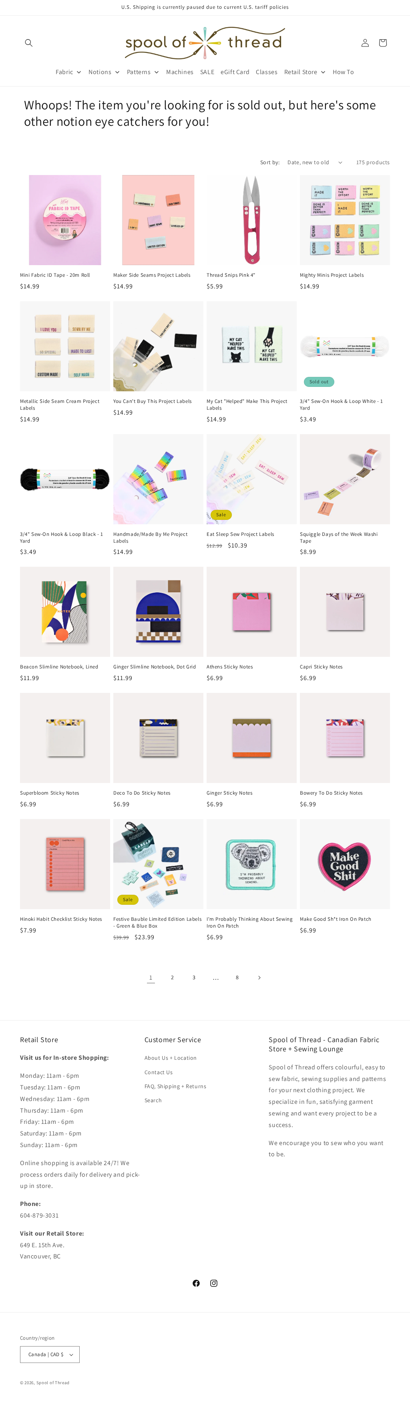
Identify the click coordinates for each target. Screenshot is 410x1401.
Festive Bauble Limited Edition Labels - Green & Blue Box (157, 922)
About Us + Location (171, 1057)
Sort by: (269, 162)
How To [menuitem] (343, 72)
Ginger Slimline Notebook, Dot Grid (154, 667)
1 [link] (151, 977)
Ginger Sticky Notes (229, 793)
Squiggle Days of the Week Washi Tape (339, 537)
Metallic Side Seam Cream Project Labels (59, 404)
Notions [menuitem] (99, 72)
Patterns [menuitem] (139, 72)
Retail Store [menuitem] (301, 72)
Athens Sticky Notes (230, 667)
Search (153, 1100)
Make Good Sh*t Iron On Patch (336, 919)
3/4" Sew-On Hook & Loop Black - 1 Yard (61, 537)
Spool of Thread (53, 1382)
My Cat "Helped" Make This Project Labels (247, 404)
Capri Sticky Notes (321, 667)
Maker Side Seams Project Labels (152, 275)
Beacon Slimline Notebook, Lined (59, 667)
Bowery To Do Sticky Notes (331, 793)
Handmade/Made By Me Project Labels (150, 537)
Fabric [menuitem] (64, 72)
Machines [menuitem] (180, 72)
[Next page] (259, 977)
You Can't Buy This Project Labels (152, 401)
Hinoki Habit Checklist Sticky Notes (61, 919)
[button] (29, 43)
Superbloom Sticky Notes (49, 793)
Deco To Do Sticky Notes (142, 793)
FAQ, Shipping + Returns (176, 1086)
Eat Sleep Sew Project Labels (240, 534)
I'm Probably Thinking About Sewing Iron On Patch (250, 922)
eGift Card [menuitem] (235, 72)
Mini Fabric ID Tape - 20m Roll (55, 275)
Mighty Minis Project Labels (332, 275)
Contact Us (159, 1072)
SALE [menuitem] (207, 72)
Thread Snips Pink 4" (231, 275)
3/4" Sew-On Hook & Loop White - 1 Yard (341, 404)
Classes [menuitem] (266, 72)
